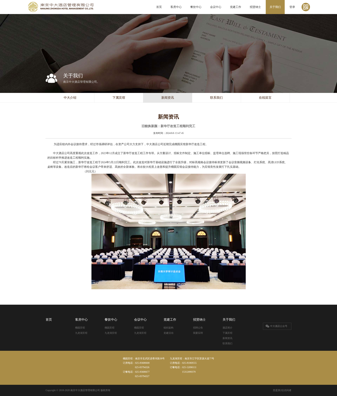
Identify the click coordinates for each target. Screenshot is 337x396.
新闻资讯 (167, 97)
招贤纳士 (255, 6)
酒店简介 (227, 327)
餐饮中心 (195, 6)
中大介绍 (70, 97)
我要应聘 (198, 333)
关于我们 (275, 6)
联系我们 (216, 97)
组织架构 (168, 327)
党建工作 (235, 6)
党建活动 (168, 333)
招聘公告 (198, 327)
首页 (159, 6)
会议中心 (215, 6)
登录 (292, 6)
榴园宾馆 (80, 327)
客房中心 (176, 6)
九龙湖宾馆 (81, 333)
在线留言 (265, 97)
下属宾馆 (119, 97)
